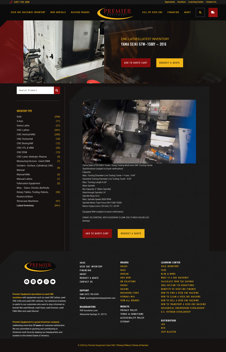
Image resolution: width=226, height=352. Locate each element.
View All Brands (130, 300)
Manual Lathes (24, 179)
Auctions (181, 2)
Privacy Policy (129, 310)
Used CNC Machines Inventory (28, 12)
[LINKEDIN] (33, 281)
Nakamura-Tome (129, 292)
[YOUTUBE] (52, 281)
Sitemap (125, 321)
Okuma (124, 285)
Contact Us (211, 2)
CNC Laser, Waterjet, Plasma (32, 156)
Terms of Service (140, 345)
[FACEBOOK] (26, 281)
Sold (19, 116)
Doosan (124, 273)
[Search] (57, 90)
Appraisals (170, 2)
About (187, 12)
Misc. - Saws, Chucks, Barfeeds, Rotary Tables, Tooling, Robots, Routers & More (33, 192)
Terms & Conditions (132, 314)
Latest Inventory (154, 39)
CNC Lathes (130, 39)
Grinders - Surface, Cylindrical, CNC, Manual (35, 167)
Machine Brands (80, 12)
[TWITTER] (39, 281)
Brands (124, 262)
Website (125, 306)
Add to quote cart (135, 62)
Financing (173, 12)
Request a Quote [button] (169, 62)
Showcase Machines (27, 201)
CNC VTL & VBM (25, 147)
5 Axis (20, 121)
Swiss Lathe (23, 125)
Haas (123, 270)
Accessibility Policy (132, 317)
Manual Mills (23, 174)
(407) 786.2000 (22, 2)
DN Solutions (128, 281)
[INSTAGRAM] (46, 281)
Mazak (124, 266)
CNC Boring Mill (25, 143)
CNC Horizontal (25, 138)
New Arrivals (58, 12)
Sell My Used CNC (152, 12)
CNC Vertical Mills (26, 134)
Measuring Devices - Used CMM (33, 161)
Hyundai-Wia (127, 296)
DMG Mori (125, 277)
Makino (124, 289)
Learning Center (196, 2)
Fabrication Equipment (28, 183)
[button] (200, 12)
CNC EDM (22, 152)
